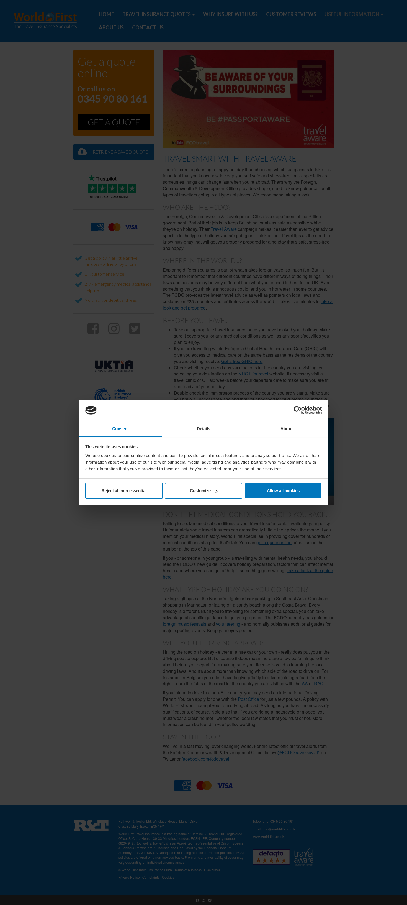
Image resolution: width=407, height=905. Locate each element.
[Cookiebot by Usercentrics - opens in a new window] (298, 410)
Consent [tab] (120, 428)
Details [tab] (203, 428)
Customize (200, 490)
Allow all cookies (283, 490)
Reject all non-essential (124, 490)
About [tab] (286, 428)
